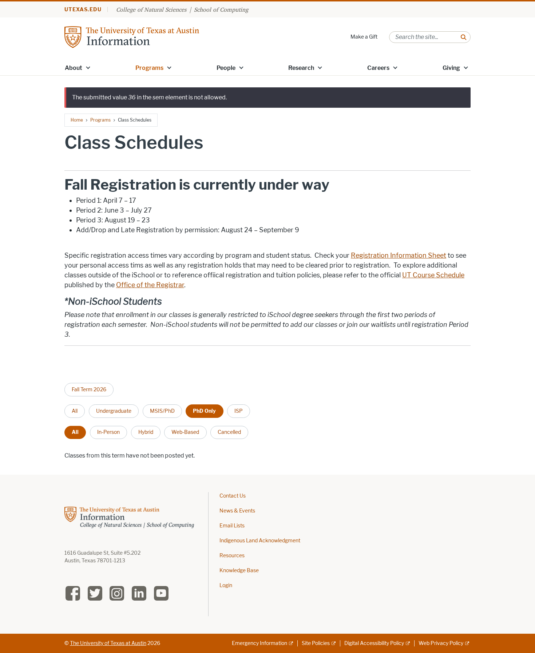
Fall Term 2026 (89, 389)
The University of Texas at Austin (108, 643)
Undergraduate (113, 411)
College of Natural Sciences (151, 9)
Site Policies (316, 643)
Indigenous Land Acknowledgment (259, 541)
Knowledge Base (239, 570)
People (226, 67)
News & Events (237, 511)
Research (301, 67)
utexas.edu (83, 10)
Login (225, 585)
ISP (238, 411)
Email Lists (232, 526)
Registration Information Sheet (398, 256)
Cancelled (229, 432)
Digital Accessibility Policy (374, 643)
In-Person (108, 432)
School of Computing (221, 9)
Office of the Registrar (150, 285)
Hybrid (145, 432)
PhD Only (204, 411)
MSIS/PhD (162, 411)
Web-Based (185, 432)
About (73, 67)
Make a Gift (363, 37)
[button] (88, 67)
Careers (378, 67)
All (75, 411)
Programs (149, 67)
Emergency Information (259, 643)
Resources (232, 556)
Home (77, 120)
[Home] (131, 36)
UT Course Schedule (433, 275)
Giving (451, 67)
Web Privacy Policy (441, 643)
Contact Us (232, 496)
